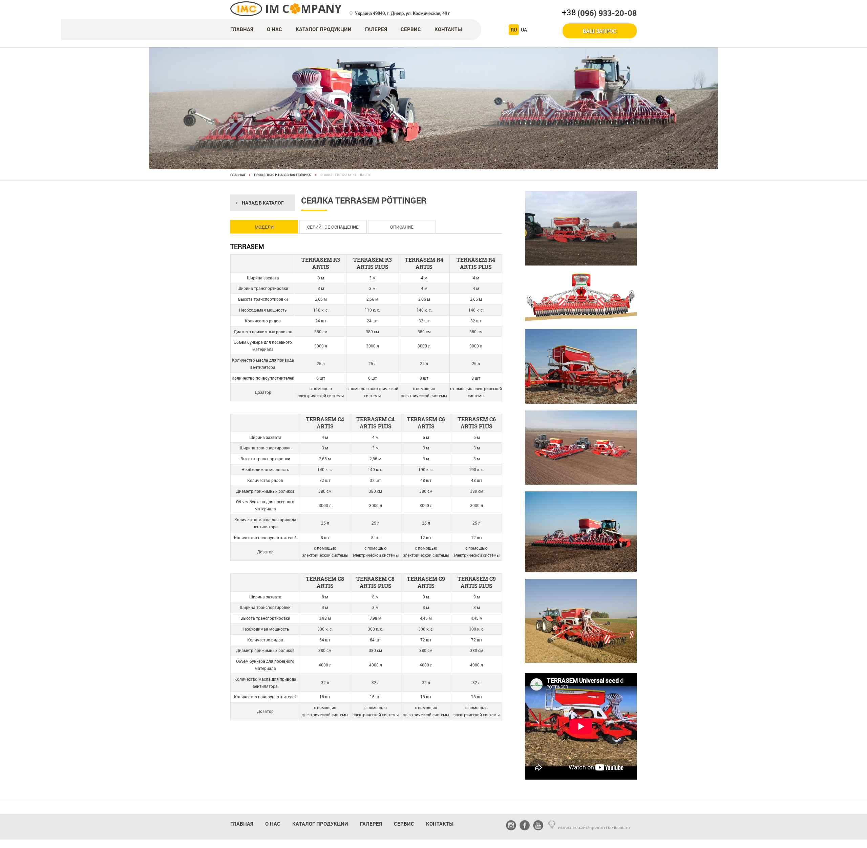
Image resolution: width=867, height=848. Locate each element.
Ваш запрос (599, 30)
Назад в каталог (263, 202)
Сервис (411, 29)
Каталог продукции (324, 29)
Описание (402, 227)
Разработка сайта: (574, 828)
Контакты (448, 29)
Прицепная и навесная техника (282, 174)
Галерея (376, 29)
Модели (264, 227)
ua (524, 29)
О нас (274, 29)
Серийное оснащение (333, 227)
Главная (241, 29)
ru (514, 29)
